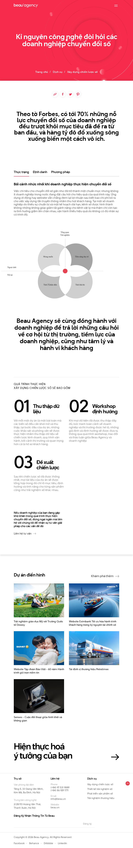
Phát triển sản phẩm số (100, 793)
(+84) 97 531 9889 (60, 787)
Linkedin (62, 843)
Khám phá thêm (102, 576)
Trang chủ (41, 72)
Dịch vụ (57, 72)
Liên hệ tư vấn (23, 533)
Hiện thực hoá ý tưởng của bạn (43, 751)
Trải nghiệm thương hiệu (100, 798)
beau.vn (55, 807)
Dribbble (48, 843)
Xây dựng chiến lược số (100, 784)
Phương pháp (60, 172)
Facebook (19, 843)
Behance (34, 843)
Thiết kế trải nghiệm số (99, 789)
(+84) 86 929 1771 (59, 790)
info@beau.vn (58, 799)
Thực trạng (21, 172)
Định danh (40, 172)
